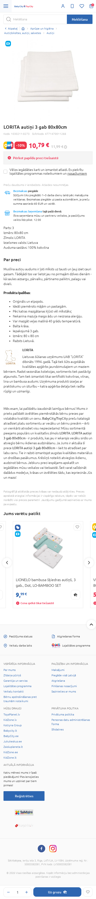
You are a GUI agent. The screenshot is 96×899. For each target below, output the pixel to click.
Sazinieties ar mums (63, 691)
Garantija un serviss (15, 680)
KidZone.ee (10, 752)
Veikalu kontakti (13, 691)
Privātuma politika (62, 714)
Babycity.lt (10, 730)
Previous (7, 562)
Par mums (9, 670)
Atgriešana (58, 680)
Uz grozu (54, 892)
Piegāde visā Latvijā (63, 675)
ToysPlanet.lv (11, 714)
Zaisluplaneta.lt (13, 747)
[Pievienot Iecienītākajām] (88, 892)
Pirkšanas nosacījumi (64, 686)
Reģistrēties (24, 796)
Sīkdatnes (57, 729)
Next (89, 562)
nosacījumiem (77, 173)
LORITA (27, 350)
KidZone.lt (10, 757)
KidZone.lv (10, 720)
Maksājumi (58, 670)
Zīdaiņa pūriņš (12, 675)
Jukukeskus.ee (12, 741)
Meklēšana (80, 19)
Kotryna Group (12, 725)
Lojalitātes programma (17, 686)
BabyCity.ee (11, 736)
